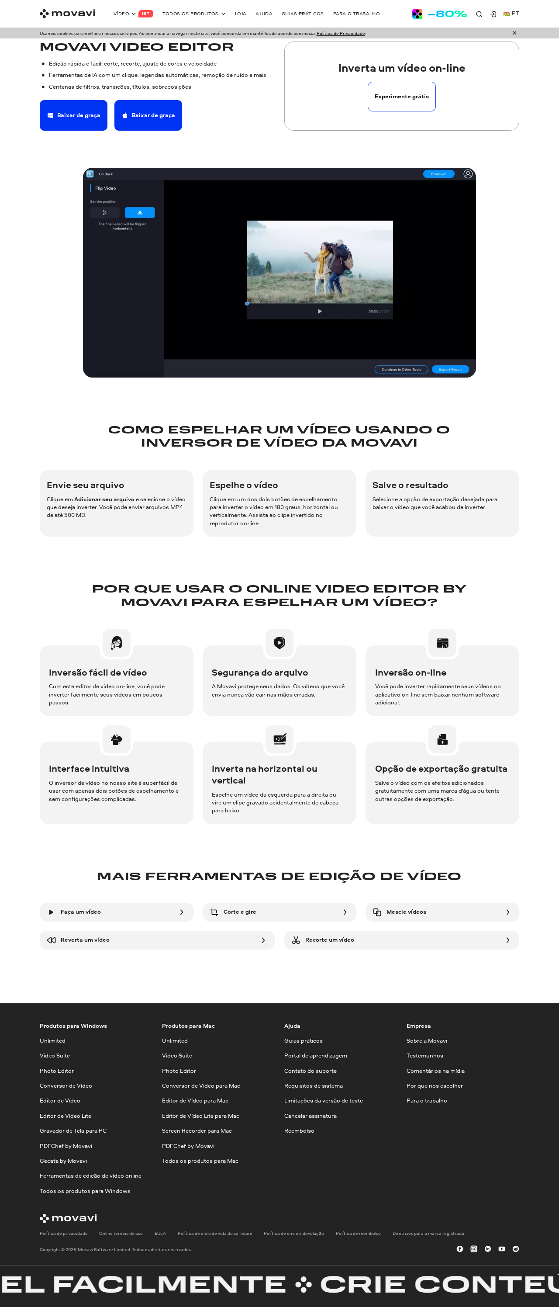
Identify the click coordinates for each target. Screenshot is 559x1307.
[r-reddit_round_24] (515, 1249)
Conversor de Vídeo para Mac (201, 1085)
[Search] (479, 13)
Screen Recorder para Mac (197, 1130)
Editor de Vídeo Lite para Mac (200, 1115)
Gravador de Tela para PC (73, 1130)
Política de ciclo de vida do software (215, 1233)
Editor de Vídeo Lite (65, 1115)
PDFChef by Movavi (66, 1145)
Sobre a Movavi (427, 1040)
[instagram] (473, 1249)
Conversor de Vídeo (66, 1085)
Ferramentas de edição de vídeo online (90, 1175)
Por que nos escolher (435, 1085)
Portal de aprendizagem (315, 1055)
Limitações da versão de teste (323, 1100)
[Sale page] (440, 14)
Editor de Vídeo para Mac (195, 1100)
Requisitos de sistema (313, 1085)
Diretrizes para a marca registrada (428, 1233)
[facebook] (459, 1249)
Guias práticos (303, 1040)
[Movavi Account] (493, 13)
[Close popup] (515, 33)
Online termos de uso (121, 1233)
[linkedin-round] (487, 1249)
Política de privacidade (64, 1233)
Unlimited (53, 1040)
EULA (160, 1233)
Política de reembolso (358, 1233)
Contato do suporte (310, 1070)
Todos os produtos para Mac (200, 1160)
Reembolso (299, 1130)
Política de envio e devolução (294, 1233)
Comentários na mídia (436, 1070)
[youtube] (501, 1249)
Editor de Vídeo (60, 1100)
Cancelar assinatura (310, 1115)
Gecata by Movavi (63, 1160)
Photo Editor (57, 1070)
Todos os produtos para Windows (85, 1190)
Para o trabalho (427, 1100)
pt (515, 13)
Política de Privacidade (341, 33)
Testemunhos (425, 1055)
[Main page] (67, 13)
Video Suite (55, 1055)
